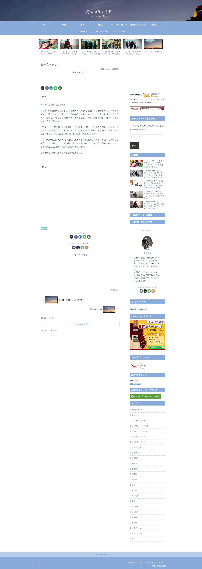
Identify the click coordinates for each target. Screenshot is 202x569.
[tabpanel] (48, 47)
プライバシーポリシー (145, 562)
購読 (134, 146)
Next (165, 47)
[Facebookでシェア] (47, 88)
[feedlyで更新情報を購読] (82, 247)
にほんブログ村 (135, 384)
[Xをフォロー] (78, 247)
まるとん (147, 253)
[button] (60, 88)
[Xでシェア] (42, 88)
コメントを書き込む (80, 324)
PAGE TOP (102, 554)
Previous (36, 47)
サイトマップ (160, 562)
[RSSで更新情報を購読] (86, 247)
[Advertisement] (80, 79)
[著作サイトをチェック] (74, 247)
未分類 (45, 228)
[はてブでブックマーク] (51, 88)
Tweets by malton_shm (138, 309)
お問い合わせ (130, 562)
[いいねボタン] (42, 96)
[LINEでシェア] (55, 88)
